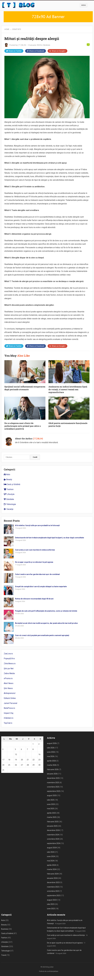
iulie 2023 (50, 904)
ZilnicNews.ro (10, 663)
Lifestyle (10, 494)
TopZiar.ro (8, 723)
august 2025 (52, 795)
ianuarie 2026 (52, 774)
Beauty (9, 479)
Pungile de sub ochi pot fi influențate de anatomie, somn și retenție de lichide (46, 611)
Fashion (9, 489)
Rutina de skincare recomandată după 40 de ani (34, 599)
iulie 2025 (50, 800)
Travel (3, 955)
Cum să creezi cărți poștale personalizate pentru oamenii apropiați (42, 635)
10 (3, 754)
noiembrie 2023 (53, 887)
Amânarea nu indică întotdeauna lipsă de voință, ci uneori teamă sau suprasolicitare (67, 389)
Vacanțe (9, 509)
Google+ (58, 51)
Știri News (8, 688)
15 (34, 754)
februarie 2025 (53, 822)
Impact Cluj (8, 713)
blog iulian (49, 967)
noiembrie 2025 (53, 783)
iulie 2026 (50, 748)
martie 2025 (51, 817)
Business (4, 929)
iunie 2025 (51, 804)
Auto (8, 474)
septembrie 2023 (53, 895)
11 (9, 754)
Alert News (8, 683)
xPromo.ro (8, 678)
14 (28, 754)
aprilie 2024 (51, 865)
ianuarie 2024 (52, 878)
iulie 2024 (50, 852)
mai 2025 (50, 809)
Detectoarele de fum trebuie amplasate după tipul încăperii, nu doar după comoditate (49, 538)
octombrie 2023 (53, 891)
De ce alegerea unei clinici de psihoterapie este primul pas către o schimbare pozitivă (22, 426)
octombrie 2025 (53, 787)
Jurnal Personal (10, 703)
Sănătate (16, 29)
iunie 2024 (51, 856)
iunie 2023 (51, 909)
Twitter (15, 51)
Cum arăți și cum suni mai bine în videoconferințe (35, 550)
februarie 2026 (53, 769)
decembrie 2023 (53, 882)
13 (22, 754)
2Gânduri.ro (8, 718)
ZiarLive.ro (8, 653)
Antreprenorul (9, 693)
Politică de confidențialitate (48, 971)
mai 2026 (50, 756)
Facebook (36, 51)
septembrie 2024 (53, 843)
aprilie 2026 (51, 761)
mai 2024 (50, 861)
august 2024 (52, 848)
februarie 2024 (53, 874)
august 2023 (52, 900)
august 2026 (52, 743)
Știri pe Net (8, 668)
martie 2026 (51, 765)
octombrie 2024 (53, 839)
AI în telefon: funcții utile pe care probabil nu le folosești (37, 525)
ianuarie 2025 (52, 826)
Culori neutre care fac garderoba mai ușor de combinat (37, 574)
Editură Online (10, 698)
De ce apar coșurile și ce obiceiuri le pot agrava (34, 562)
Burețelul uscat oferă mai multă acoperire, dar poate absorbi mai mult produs (46, 623)
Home (6, 29)
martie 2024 (51, 869)
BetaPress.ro (9, 708)
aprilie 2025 (51, 813)
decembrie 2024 (53, 830)
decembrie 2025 (53, 778)
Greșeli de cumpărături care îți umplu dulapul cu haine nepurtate (41, 586)
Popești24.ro (9, 658)
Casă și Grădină (13, 484)
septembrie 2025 (53, 791)
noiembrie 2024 (53, 835)
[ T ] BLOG (22, 45)
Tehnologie (11, 504)
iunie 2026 (51, 752)
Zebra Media (9, 673)
